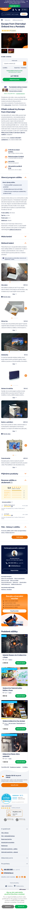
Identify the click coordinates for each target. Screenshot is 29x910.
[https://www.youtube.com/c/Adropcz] (22, 876)
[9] (19, 351)
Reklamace (4, 845)
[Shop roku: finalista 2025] (14, 813)
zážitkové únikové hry (15, 229)
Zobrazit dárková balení (15, 91)
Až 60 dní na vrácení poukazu (14, 150)
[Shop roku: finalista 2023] (9, 820)
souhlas (15, 899)
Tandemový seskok (15, 767)
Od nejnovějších (6, 502)
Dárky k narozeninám (19, 578)
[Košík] (19, 9)
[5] (14, 351)
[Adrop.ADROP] (2, 20)
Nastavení (8, 906)
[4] (13, 351)
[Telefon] (16, 9)
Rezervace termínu (6, 839)
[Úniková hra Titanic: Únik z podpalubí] (14, 742)
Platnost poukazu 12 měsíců (16, 156)
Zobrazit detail (21, 663)
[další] (25, 272)
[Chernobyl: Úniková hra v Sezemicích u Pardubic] (4, 51)
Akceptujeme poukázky (7, 842)
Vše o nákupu (5, 832)
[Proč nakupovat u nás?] (6, 150)
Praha (10, 692)
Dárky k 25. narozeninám (7, 578)
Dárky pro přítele (14, 580)
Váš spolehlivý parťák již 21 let (15, 167)
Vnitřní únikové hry (5, 584)
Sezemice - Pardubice (6, 589)
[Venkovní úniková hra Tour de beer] (14, 709)
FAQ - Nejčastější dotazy (8, 836)
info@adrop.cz (8, 873)
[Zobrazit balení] (5, 92)
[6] (15, 351)
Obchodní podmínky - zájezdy (9, 852)
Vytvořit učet (14, 785)
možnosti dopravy (20, 93)
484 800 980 (8, 870)
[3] (15, 455)
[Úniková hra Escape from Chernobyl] (14, 40)
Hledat (24, 14)
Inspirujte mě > (14, 6)
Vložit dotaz (19, 537)
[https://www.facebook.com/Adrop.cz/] (17, 876)
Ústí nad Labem (12, 723)
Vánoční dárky (22, 582)
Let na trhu (11, 161)
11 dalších (6, 724)
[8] (18, 351)
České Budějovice (20, 723)
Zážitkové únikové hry (16, 584)
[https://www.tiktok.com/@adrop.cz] (25, 876)
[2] (10, 351)
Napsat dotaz (14, 570)
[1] (14, 272)
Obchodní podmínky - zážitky (9, 849)
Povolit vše (21, 906)
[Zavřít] (27, 1)
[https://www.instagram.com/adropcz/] (19, 876)
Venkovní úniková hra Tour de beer (14, 721)
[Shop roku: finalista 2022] (20, 820)
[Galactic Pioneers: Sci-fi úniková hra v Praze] (14, 643)
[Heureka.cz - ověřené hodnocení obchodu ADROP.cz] (14, 803)
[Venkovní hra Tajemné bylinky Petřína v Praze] (14, 676)
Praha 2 (10, 659)
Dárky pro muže (5, 580)
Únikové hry (15, 582)
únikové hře (7, 105)
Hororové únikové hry (6, 582)
